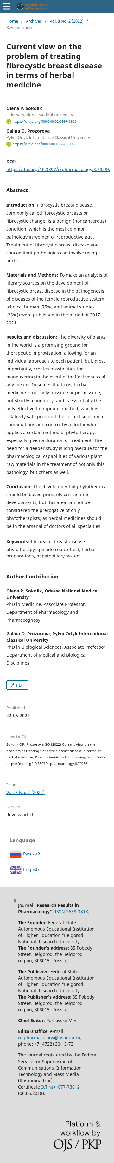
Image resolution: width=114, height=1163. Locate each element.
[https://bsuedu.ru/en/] (15, 901)
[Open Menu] (6, 6)
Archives (34, 21)
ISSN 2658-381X (71, 912)
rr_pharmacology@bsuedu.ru (49, 1038)
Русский (31, 854)
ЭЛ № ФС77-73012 (60, 1087)
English (30, 869)
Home (12, 21)
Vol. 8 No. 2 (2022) (67, 21)
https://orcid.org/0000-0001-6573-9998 (44, 144)
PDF (19, 685)
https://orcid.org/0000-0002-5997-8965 (44, 121)
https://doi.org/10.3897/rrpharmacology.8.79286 (58, 169)
